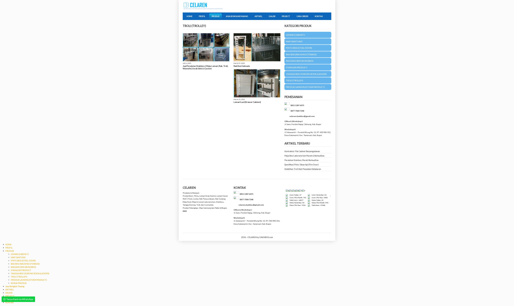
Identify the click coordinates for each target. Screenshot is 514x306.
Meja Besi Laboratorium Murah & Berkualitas (304, 155)
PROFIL (202, 16)
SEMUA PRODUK (19, 283)
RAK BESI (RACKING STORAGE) (25, 264)
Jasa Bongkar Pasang (237, 16)
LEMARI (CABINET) (20, 254)
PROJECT (286, 16)
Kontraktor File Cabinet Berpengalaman (302, 151)
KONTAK (319, 16)
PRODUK (215, 16)
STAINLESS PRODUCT (21, 270)
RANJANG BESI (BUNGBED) (23, 267)
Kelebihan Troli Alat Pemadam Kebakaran (302, 169)
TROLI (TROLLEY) (19, 276)
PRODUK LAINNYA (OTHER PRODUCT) (29, 280)
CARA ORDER (302, 16)
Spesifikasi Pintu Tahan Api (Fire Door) (301, 164)
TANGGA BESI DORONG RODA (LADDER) (30, 273)
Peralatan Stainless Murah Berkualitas (301, 160)
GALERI (272, 16)
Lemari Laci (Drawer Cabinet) (247, 102)
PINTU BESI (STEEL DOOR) (23, 260)
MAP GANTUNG (18, 257)
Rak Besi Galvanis (242, 66)
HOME (189, 16)
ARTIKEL (258, 16)
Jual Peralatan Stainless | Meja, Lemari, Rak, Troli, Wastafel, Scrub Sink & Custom (205, 67)
